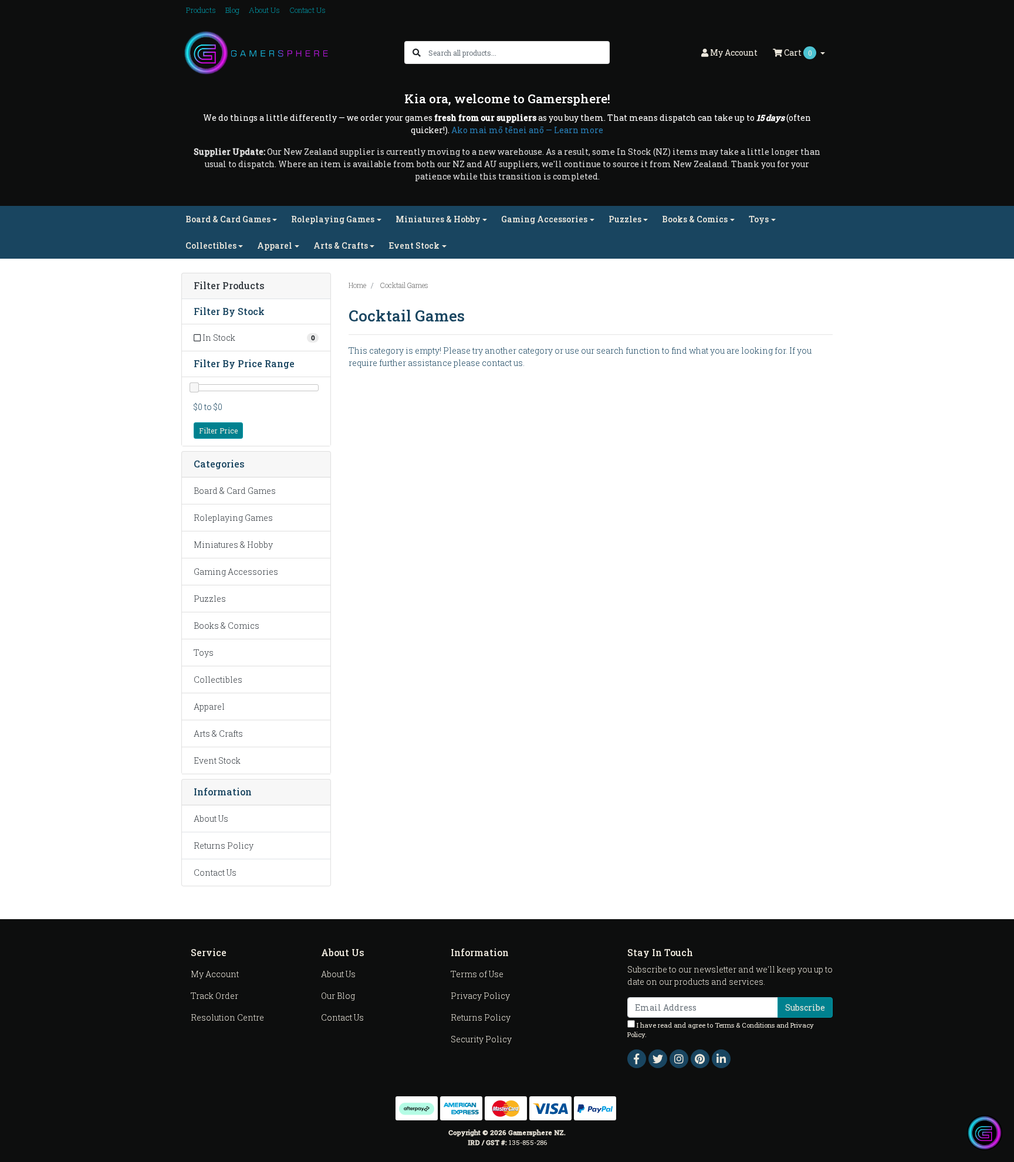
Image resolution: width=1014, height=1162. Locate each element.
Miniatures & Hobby (233, 544)
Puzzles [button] (625, 219)
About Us (264, 10)
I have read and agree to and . (720, 1030)
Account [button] (734, 52)
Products (201, 10)
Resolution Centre (227, 1017)
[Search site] (416, 52)
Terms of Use (477, 974)
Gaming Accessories (236, 571)
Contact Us (307, 10)
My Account (215, 974)
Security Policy (481, 1039)
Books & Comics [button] (695, 219)
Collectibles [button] (210, 245)
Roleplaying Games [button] (332, 219)
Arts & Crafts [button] (340, 245)
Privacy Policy (480, 995)
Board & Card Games (235, 490)
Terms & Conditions (745, 1025)
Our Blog (338, 995)
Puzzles (210, 598)
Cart (797, 52)
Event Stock (217, 760)
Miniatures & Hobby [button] (438, 219)
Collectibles (218, 679)
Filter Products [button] (229, 286)
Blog (232, 10)
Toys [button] (759, 219)
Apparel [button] (274, 245)
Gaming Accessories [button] (544, 219)
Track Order (214, 995)
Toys (204, 652)
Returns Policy (224, 845)
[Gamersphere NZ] (256, 51)
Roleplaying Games (233, 517)
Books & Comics (226, 625)
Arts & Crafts (218, 733)
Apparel (209, 706)
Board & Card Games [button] (228, 219)
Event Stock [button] (414, 245)
